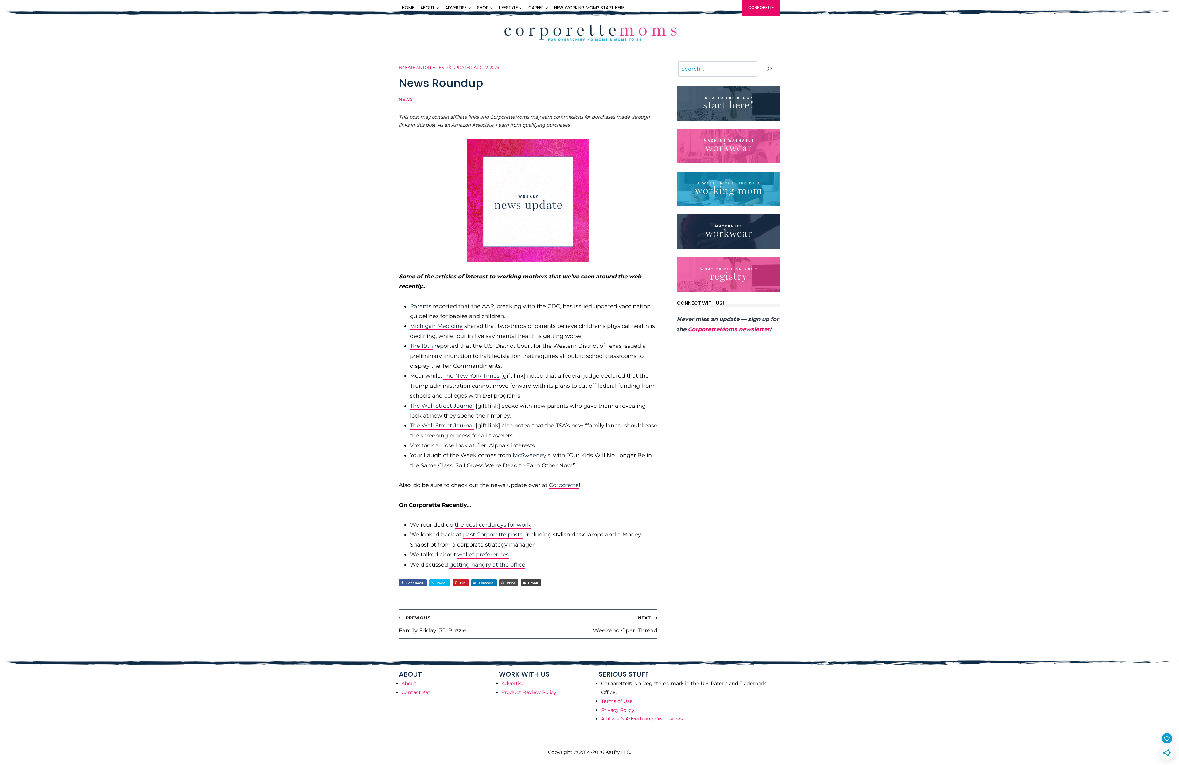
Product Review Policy (528, 692)
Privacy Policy (617, 710)
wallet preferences (483, 554)
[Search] (769, 68)
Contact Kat (415, 692)
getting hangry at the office (487, 564)
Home (408, 8)
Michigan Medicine (436, 326)
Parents (420, 306)
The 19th (421, 346)
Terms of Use (617, 701)
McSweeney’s (531, 455)
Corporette (761, 7)
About (409, 683)
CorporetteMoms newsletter (729, 329)
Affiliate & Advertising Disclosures (642, 719)
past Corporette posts (493, 534)
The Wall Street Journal (442, 405)
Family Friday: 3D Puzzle (432, 624)
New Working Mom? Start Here (589, 8)
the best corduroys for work (493, 524)
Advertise (513, 683)
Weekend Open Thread (625, 624)
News (406, 99)
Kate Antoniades (424, 67)
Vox (415, 445)
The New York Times (471, 375)
